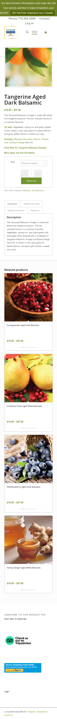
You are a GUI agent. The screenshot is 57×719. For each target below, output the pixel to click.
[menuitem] (22, 18)
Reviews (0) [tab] (35, 210)
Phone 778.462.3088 (22, 18)
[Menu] (33, 32)
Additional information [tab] (32, 204)
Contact (44, 18)
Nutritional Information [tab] (16, 210)
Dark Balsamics (38, 190)
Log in (29, 23)
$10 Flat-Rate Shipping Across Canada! (32, 12)
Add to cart (31, 180)
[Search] (25, 32)
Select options (29, 347)
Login (6, 691)
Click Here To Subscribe (15, 618)
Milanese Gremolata (23, 139)
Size (13, 162)
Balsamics (27, 190)
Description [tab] (12, 204)
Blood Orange (18, 142)
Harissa (36, 139)
